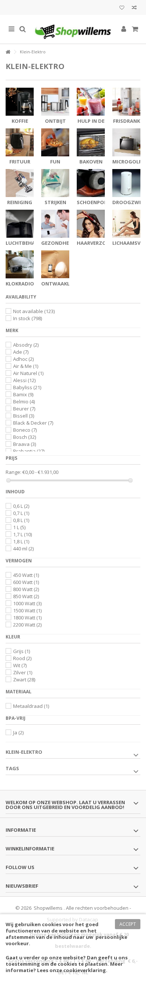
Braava (24, 444)
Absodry (26, 344)
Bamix (23, 394)
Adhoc (23, 359)
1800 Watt (27, 617)
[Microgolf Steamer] (126, 142)
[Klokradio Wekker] (20, 264)
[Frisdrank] (126, 102)
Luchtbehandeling (31, 243)
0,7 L (21, 513)
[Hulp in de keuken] (91, 102)
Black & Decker (33, 422)
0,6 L (21, 506)
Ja (18, 732)
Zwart (24, 679)
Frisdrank (126, 121)
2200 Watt (27, 624)
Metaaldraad (31, 706)
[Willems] (73, 29)
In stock (27, 318)
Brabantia (29, 451)
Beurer (24, 408)
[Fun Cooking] (55, 142)
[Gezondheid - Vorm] (55, 224)
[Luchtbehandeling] (20, 224)
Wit (20, 665)
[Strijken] (55, 183)
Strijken (55, 202)
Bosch (24, 437)
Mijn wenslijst (122, 8)
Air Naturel (28, 373)
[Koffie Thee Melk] (20, 102)
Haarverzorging (99, 243)
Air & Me (25, 366)
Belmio (24, 401)
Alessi (24, 380)
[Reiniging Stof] (20, 183)
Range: (13, 472)
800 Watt (26, 589)
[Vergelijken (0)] (134, 8)
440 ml (23, 548)
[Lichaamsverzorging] (126, 224)
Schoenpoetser (98, 202)
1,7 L (22, 534)
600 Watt (26, 582)
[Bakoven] (91, 142)
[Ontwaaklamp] (55, 264)
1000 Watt (27, 603)
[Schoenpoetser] (91, 183)
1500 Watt (27, 610)
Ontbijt (55, 121)
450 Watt (26, 575)
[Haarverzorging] (91, 224)
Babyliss (27, 387)
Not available (34, 311)
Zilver (22, 672)
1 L (19, 527)
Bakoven (91, 161)
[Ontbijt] (55, 102)
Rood (22, 658)
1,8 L (21, 541)
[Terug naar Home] (8, 52)
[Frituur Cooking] (20, 142)
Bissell (23, 415)
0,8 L (21, 520)
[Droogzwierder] (126, 183)
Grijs (21, 651)
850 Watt (26, 596)
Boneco (25, 430)
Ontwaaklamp (60, 283)
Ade (20, 352)
